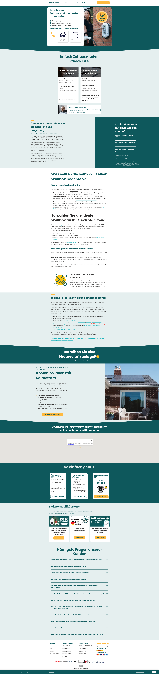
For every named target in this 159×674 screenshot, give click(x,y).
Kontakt (52, 647)
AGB (81, 668)
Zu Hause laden (66, 645)
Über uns (52, 648)
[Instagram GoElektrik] (80, 666)
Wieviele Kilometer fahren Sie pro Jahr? (124, 136)
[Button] (63, 36)
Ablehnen (148, 672)
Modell (93, 80)
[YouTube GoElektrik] (82, 666)
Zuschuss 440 (81, 322)
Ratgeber (64, 656)
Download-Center (54, 653)
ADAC (127, 165)
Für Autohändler (66, 648)
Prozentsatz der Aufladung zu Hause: (125, 142)
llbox (67, 225)
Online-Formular (71, 242)
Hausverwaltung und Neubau (69, 650)
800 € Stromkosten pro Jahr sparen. (86, 200)
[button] (62, 2)
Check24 (129, 165)
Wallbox (70, 189)
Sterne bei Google (103, 646)
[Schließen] (157, 672)
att (90, 322)
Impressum (76, 668)
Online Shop (65, 647)
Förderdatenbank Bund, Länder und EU (64, 329)
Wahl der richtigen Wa (59, 225)
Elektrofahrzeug (74, 191)
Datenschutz (85, 668)
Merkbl (88, 322)
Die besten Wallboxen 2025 (85, 645)
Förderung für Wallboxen (69, 320)
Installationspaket (66, 653)
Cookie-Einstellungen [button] (140, 672)
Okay (154, 672)
